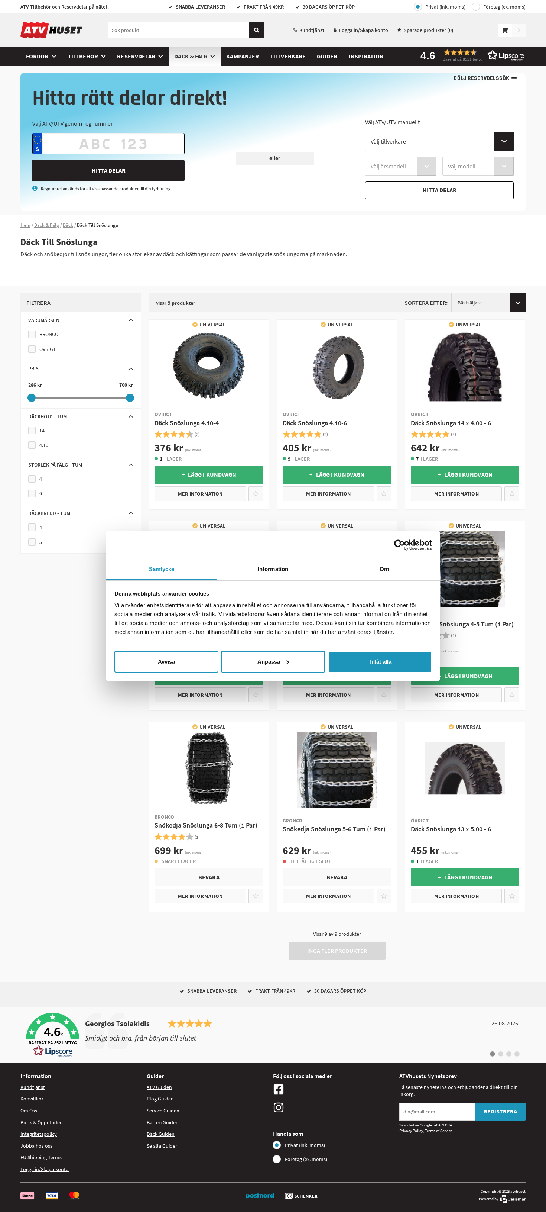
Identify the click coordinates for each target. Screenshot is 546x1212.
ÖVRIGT (47, 349)
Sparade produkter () (429, 30)
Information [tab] (273, 569)
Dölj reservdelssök (481, 78)
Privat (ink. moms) (445, 6)
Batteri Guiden (163, 1122)
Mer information (200, 493)
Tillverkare (288, 56)
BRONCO (48, 334)
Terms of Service (438, 1130)
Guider (327, 56)
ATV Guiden (159, 1087)
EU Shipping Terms (41, 1157)
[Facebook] (334, 1089)
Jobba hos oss (36, 1145)
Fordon (37, 56)
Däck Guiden (161, 1134)
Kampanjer (242, 56)
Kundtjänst (311, 30)
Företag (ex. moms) (504, 6)
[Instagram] (334, 1107)
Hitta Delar (109, 170)
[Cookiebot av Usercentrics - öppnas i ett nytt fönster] (399, 545)
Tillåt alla (379, 661)
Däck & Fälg (190, 56)
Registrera (500, 1111)
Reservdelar (136, 56)
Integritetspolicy (38, 1134)
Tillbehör (83, 56)
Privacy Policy (411, 1130)
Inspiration (366, 56)
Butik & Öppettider (41, 1122)
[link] (273, 1035)
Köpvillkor (31, 1098)
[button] (470, 55)
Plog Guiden (160, 1098)
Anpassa (268, 661)
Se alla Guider (162, 1145)
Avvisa (166, 661)
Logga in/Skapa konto (363, 30)
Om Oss (28, 1110)
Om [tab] (384, 569)
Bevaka (208, 877)
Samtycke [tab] (162, 569)
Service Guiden (163, 1110)
